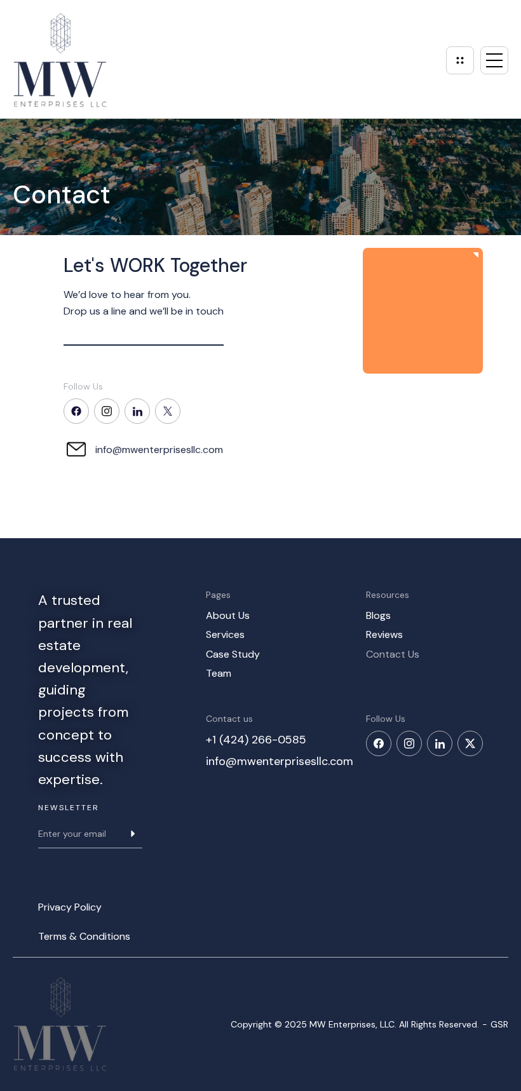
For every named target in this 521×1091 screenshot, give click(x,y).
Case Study (233, 654)
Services (225, 634)
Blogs (378, 615)
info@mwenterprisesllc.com (159, 449)
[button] (494, 60)
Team (218, 673)
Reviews (384, 634)
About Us (228, 615)
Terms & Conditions (84, 936)
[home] (60, 60)
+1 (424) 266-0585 (256, 739)
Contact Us (392, 654)
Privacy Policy (70, 907)
